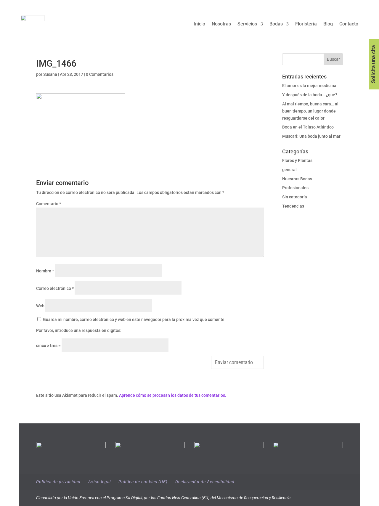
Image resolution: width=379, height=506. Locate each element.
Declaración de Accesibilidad (205, 481)
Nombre (45, 271)
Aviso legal (99, 481)
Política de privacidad (58, 481)
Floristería (306, 24)
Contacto (348, 24)
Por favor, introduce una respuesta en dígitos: (78, 330)
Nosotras (221, 24)
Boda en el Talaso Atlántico (308, 127)
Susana (50, 74)
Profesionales (295, 187)
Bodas (276, 24)
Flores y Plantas (297, 160)
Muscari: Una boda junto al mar (311, 136)
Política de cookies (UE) (143, 481)
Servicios (247, 24)
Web (40, 305)
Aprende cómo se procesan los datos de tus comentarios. (172, 395)
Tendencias (293, 206)
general (289, 169)
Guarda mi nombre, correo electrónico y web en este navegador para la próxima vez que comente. (134, 319)
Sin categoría (294, 197)
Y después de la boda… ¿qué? (309, 94)
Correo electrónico (55, 288)
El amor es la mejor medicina (309, 85)
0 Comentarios (99, 74)
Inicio (199, 24)
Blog (328, 24)
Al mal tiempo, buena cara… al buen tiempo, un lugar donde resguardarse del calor (310, 111)
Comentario (48, 203)
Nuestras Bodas (297, 178)
